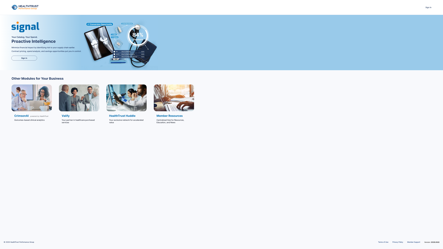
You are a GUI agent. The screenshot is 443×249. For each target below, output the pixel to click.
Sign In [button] (428, 7)
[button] (32, 103)
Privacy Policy (397, 242)
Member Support (413, 242)
